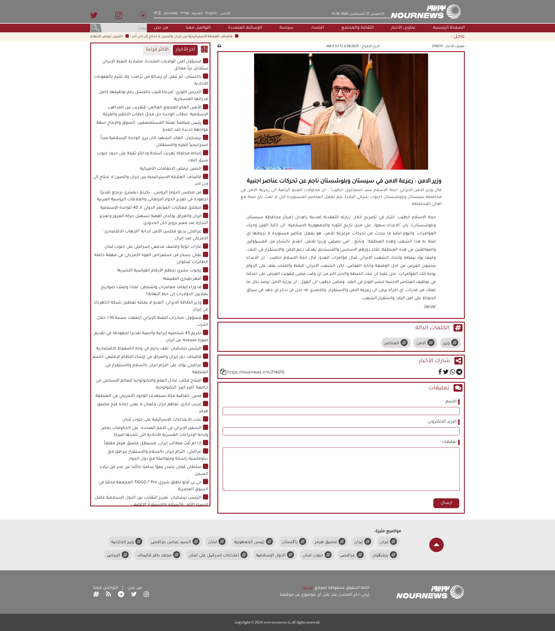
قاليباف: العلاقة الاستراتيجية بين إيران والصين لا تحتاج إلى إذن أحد (192, 37)
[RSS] (108, 595)
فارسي (225, 14)
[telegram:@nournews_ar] (121, 595)
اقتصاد (317, 28)
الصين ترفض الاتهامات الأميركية (107, 37)
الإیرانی (113, 556)
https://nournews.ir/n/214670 (255, 373)
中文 (157, 14)
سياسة (286, 28)
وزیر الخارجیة (122, 542)
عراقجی (347, 556)
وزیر (446, 343)
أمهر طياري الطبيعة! (182, 279)
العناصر (391, 343)
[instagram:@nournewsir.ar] (146, 595)
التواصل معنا (198, 28)
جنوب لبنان (313, 556)
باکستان (290, 542)
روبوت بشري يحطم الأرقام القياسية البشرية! (159, 271)
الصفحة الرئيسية (449, 28)
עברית (184, 14)
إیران (358, 542)
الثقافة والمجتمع (357, 28)
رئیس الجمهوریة (249, 542)
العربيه (197, 14)
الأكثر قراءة (157, 49)
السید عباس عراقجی (171, 542)
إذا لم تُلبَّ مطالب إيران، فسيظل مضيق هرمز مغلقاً (152, 443)
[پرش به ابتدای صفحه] (436, 545)
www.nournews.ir (277, 622)
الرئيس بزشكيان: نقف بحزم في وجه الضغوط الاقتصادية (148, 349)
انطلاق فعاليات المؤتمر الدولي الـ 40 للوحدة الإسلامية (150, 208)
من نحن (161, 28)
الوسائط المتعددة (245, 28)
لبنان (212, 542)
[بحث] (96, 28)
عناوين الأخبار (403, 28)
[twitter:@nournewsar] (134, 595)
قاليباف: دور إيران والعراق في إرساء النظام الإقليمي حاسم (146, 357)
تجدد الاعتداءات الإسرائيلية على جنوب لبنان (161, 420)
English (211, 14)
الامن (421, 343)
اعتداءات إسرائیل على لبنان (214, 556)
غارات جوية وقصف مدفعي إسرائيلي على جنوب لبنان (152, 247)
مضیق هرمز (326, 542)
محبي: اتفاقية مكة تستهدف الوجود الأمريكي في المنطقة (148, 396)
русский (170, 14)
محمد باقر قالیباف (154, 556)
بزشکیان (380, 556)
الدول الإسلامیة (271, 556)
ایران (384, 542)
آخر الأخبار (185, 49)
